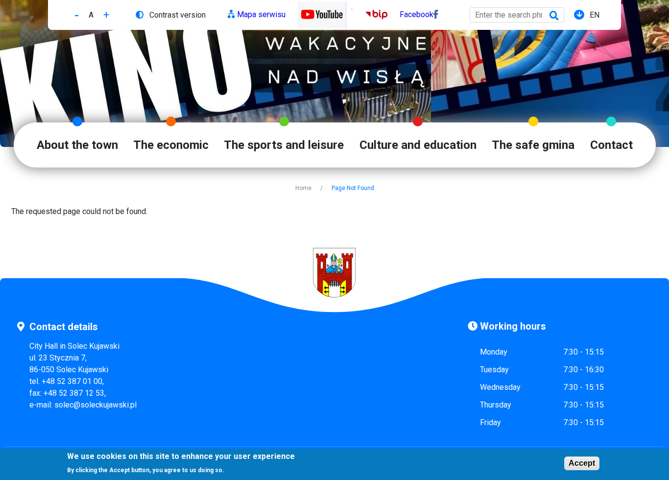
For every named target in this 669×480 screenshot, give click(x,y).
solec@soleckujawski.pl (95, 404)
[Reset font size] (91, 15)
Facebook (416, 14)
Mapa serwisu (261, 14)
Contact (611, 145)
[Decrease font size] (76, 15)
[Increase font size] (106, 15)
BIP (371, 14)
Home (303, 188)
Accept (582, 463)
